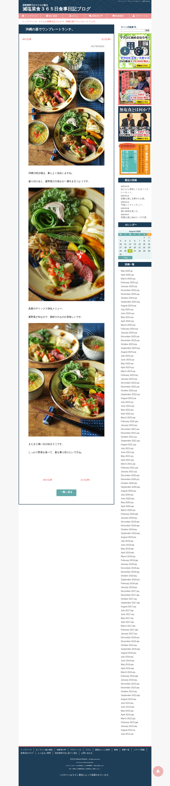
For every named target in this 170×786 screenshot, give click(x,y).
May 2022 (125, 410)
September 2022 (129, 394)
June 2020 (126, 498)
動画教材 (119, 16)
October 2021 (127, 437)
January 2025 (127, 286)
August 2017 (127, 606)
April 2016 (126, 668)
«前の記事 (26, 39)
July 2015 (125, 703)
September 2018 (129, 579)
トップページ (30, 16)
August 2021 (127, 444)
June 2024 (126, 313)
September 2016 (129, 649)
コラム (74, 16)
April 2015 (126, 714)
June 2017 (126, 614)
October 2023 (127, 344)
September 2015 (129, 695)
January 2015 (127, 726)
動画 (116, 750)
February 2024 (128, 329)
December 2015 (128, 684)
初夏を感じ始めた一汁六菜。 (134, 217)
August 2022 (127, 398)
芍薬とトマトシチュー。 (132, 205)
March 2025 (126, 279)
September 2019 (129, 533)
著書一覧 (125, 750)
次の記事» (106, 39)
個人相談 (52, 16)
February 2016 (128, 676)
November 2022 (128, 387)
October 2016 (127, 645)
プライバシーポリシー (134, 1)
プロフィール (141, 16)
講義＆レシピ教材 (102, 750)
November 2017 (128, 595)
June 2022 (126, 406)
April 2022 (126, 414)
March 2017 (126, 626)
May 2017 (125, 618)
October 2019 (127, 529)
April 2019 (126, 552)
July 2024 (125, 309)
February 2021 (128, 468)
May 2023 (125, 363)
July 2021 (125, 448)
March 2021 (126, 464)
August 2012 (127, 730)
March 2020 (126, 510)
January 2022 (127, 425)
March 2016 (126, 672)
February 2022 (128, 421)
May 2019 (125, 549)
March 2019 (126, 556)
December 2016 (128, 637)
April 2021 (126, 460)
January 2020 (127, 518)
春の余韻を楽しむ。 (130, 211)
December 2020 (128, 475)
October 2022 (127, 390)
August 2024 (127, 306)
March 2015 (126, 718)
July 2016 (125, 657)
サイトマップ (122, 1)
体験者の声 (97, 16)
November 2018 (128, 572)
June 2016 (126, 660)
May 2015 (125, 711)
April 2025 (126, 275)
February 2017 (128, 630)
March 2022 (126, 417)
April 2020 (126, 506)
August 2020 (127, 491)
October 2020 (127, 483)
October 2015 (127, 691)
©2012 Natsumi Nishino (78, 759)
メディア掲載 (139, 750)
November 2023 (128, 340)
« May (125, 258)
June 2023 (126, 360)
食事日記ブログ (27, 753)
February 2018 (128, 583)
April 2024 (126, 321)
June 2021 (126, 452)
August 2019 (127, 537)
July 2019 (125, 541)
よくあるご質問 (44, 753)
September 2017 (129, 603)
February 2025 (128, 282)
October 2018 (127, 576)
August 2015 (127, 699)
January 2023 (127, 379)
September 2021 (129, 441)
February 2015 (128, 722)
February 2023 (128, 375)
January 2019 (127, 564)
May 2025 (125, 271)
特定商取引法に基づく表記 (66, 753)
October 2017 (127, 599)
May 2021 (125, 456)
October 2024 (127, 298)
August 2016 (127, 653)
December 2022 (128, 383)
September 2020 (129, 487)
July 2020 (125, 495)
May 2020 (125, 502)
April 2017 (126, 622)
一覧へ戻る (66, 492)
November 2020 (128, 479)
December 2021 (128, 429)
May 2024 (125, 317)
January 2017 (127, 633)
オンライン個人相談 (44, 750)
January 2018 (127, 587)
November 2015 (128, 687)
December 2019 (128, 522)
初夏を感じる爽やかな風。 (133, 198)
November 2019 (128, 525)
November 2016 (128, 641)
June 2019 (126, 545)
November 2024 (128, 294)
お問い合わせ (146, 1)
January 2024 (127, 333)
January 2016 (127, 680)
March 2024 (126, 325)
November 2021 (128, 433)
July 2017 (125, 610)
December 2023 (128, 336)
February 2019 (128, 560)
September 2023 (129, 348)
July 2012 (125, 734)
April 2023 (126, 367)
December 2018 (128, 568)
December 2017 (128, 591)
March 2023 (126, 371)
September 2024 (129, 302)
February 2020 (128, 514)
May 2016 (125, 664)
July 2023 (125, 356)
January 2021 (127, 471)
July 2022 (125, 402)
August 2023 (127, 352)
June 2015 (126, 707)
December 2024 (128, 290)
